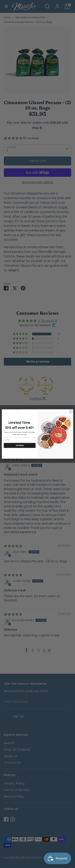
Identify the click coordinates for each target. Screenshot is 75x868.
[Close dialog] (70, 411)
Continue (20, 445)
